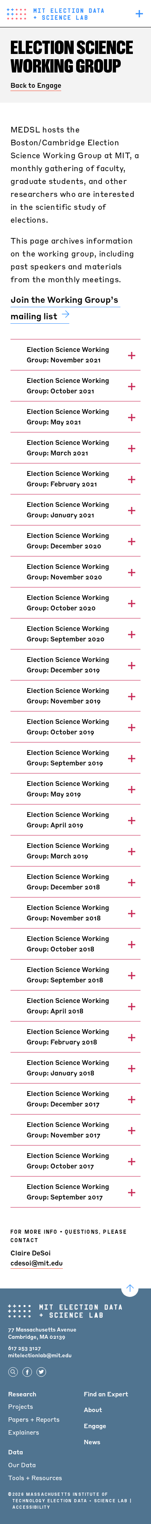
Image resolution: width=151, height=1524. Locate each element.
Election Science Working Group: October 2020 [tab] (68, 602)
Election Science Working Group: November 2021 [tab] (68, 354)
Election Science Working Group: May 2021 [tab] (68, 416)
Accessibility (31, 1507)
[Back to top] (130, 1288)
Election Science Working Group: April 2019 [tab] (68, 819)
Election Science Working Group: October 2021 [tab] (68, 385)
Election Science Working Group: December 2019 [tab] (68, 664)
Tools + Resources (35, 1478)
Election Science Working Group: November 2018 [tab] (68, 912)
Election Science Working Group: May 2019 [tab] (68, 788)
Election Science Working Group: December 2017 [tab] (68, 1098)
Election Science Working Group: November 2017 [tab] (68, 1129)
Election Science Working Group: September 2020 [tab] (68, 633)
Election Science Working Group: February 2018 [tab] (68, 1036)
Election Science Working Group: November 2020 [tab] (68, 571)
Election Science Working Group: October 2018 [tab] (68, 943)
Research (22, 1394)
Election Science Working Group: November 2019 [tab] (68, 695)
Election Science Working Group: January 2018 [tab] (68, 1067)
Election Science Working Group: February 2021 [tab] (68, 478)
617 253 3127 (24, 1347)
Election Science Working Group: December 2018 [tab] (68, 881)
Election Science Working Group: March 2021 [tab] (68, 447)
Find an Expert (106, 1394)
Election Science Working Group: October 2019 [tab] (68, 726)
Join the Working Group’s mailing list (65, 307)
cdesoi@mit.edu (36, 1263)
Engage (95, 1426)
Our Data (22, 1465)
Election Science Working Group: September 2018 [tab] (68, 974)
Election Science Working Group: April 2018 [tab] (68, 1005)
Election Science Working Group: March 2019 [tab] (68, 850)
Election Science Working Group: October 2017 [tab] (68, 1160)
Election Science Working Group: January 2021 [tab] (68, 509)
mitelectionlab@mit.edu (40, 1355)
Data (15, 1452)
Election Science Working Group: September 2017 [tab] (68, 1191)
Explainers (23, 1432)
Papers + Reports (34, 1419)
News (92, 1442)
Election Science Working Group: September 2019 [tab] (68, 757)
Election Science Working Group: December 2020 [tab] (68, 540)
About (93, 1410)
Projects (20, 1406)
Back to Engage (35, 85)
